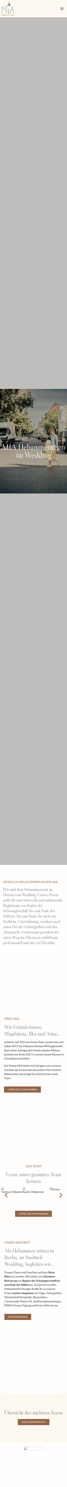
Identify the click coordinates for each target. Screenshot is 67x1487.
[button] (62, 8)
